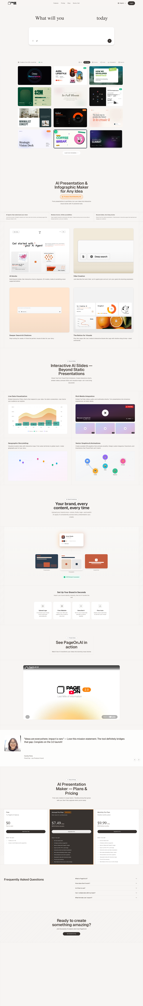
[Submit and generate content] (110, 41)
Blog (69, 3)
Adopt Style (35, 76)
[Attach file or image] (37, 40)
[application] (37, 417)
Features (55, 3)
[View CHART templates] (71, 7)
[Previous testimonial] (134, 759)
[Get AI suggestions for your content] (32, 40)
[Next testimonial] (138, 759)
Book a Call (76, 3)
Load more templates (70, 153)
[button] (26, 216)
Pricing (63, 3)
